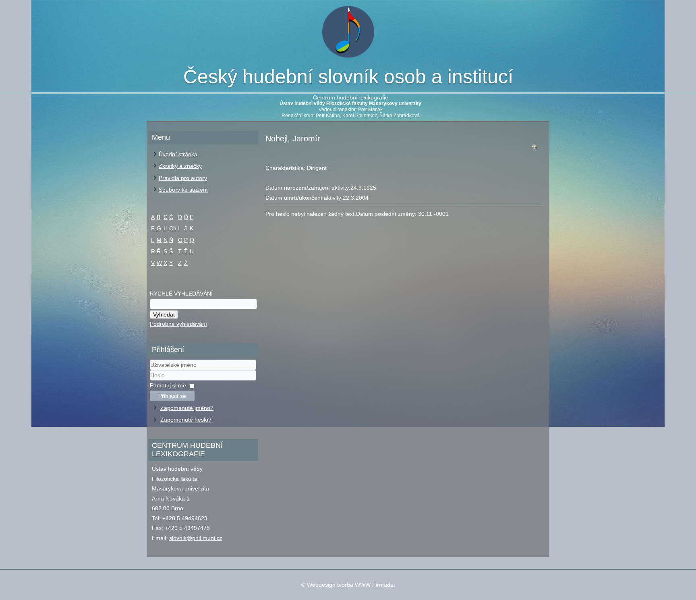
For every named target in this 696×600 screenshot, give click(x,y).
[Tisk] (534, 148)
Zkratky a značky (180, 166)
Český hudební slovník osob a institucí (348, 76)
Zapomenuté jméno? (186, 408)
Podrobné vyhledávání (178, 324)
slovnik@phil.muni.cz (195, 538)
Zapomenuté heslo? (185, 419)
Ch (172, 228)
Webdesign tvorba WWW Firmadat (351, 584)
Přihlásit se (172, 396)
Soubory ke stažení (183, 189)
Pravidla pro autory (183, 178)
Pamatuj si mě (168, 385)
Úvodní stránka (178, 154)
